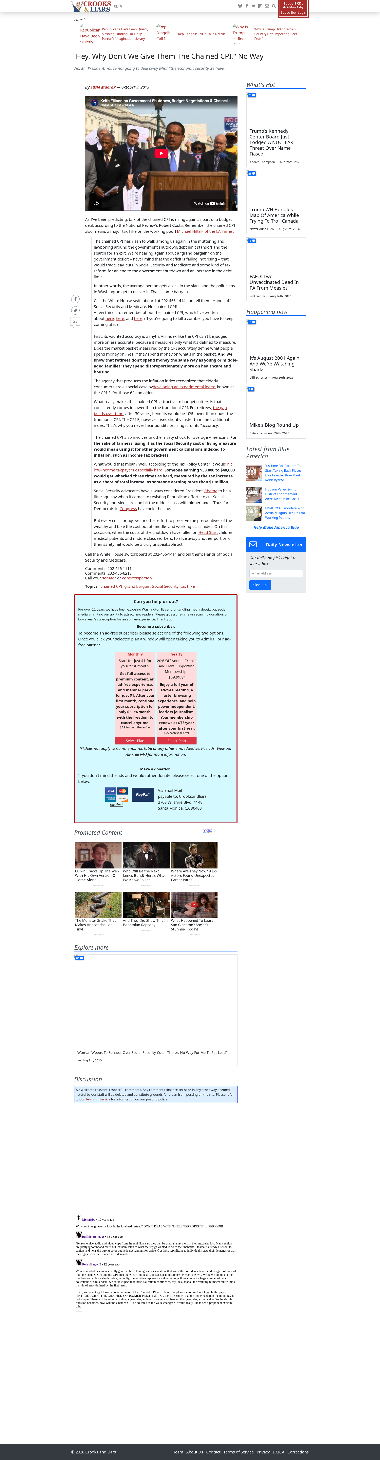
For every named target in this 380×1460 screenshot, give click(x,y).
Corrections (298, 1452)
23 (250, 173)
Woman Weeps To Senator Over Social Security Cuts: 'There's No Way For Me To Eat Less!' (152, 1052)
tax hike (187, 586)
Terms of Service (98, 1099)
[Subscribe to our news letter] (267, 6)
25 (250, 95)
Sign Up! (260, 585)
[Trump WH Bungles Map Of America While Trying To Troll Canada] (276, 187)
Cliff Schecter (258, 377)
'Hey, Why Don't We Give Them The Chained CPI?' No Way (168, 56)
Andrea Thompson (262, 162)
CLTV (118, 6)
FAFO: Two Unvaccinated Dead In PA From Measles (274, 282)
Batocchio (256, 433)
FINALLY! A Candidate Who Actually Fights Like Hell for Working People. (285, 513)
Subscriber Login (293, 12)
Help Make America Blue (276, 527)
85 (77, 958)
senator (109, 578)
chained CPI (111, 586)
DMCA (278, 1452)
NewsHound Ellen (262, 229)
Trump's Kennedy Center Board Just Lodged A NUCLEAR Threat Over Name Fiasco (271, 142)
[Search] (273, 6)
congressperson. (137, 578)
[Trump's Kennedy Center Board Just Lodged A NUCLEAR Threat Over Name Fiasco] (276, 108)
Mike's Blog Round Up (274, 425)
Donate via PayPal (143, 794)
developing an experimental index (184, 386)
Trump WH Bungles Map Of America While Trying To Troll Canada (274, 215)
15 (250, 322)
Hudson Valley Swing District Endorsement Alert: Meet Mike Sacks (282, 494)
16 (250, 240)
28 (75, 321)
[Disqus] (156, 1262)
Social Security (165, 586)
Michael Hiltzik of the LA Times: (205, 231)
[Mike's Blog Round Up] (276, 402)
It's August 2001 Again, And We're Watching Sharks (275, 364)
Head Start (208, 532)
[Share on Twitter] (75, 310)
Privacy (263, 1452)
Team (178, 1452)
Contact (213, 1452)
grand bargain (137, 586)
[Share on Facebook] (75, 299)
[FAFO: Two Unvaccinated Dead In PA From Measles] (276, 254)
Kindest (116, 804)
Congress (128, 508)
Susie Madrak (103, 87)
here (109, 318)
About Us (194, 1452)
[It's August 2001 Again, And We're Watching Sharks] (276, 335)
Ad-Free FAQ (136, 754)
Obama (210, 490)
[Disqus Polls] (156, 1157)
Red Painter (257, 296)
